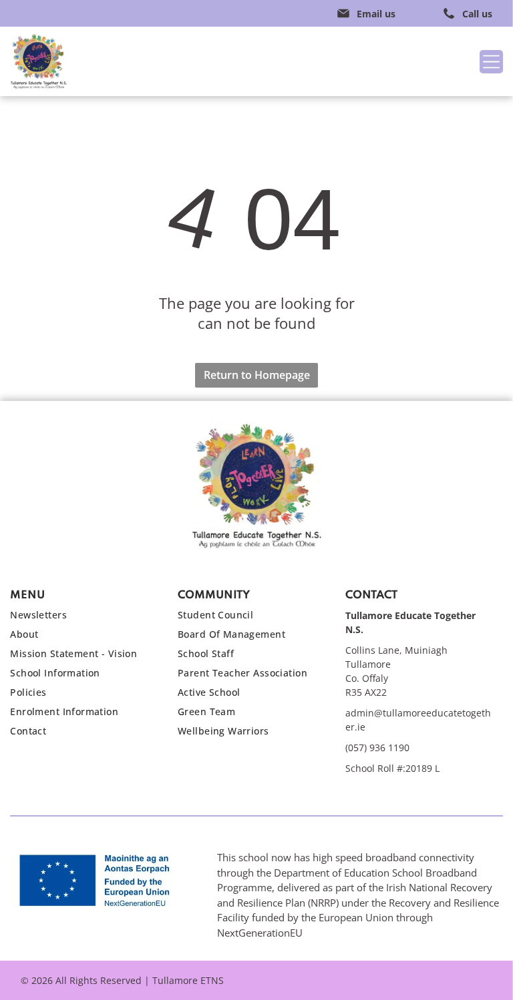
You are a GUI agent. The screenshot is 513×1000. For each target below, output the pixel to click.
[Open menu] (491, 61)
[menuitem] (84, 618)
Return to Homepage (257, 375)
